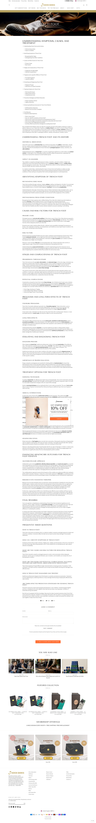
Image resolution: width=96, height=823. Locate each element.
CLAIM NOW (59, 418)
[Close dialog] (68, 399)
